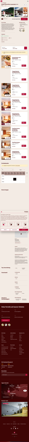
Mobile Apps (20, 351)
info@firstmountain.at (17, 241)
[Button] (26, 375)
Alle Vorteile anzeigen (22, 28)
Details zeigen (25, 227)
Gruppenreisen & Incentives (13, 339)
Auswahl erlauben (14, 229)
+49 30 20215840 (17, 240)
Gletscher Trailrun (3, 351)
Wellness (2, 339)
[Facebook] (13, 428)
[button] (21, 234)
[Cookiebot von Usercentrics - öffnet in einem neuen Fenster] (25, 211)
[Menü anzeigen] (28, 1)
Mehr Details (13, 94)
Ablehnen (5, 229)
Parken (20, 339)
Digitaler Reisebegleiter (13, 348)
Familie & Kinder (3, 340)
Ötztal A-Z (20, 340)
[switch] (11, 224)
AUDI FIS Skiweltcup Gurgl (4, 348)
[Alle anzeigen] (6, 67)
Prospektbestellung (21, 352)
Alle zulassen (23, 229)
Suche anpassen (17, 165)
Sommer (2, 336)
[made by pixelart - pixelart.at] (14, 436)
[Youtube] (15, 428)
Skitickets (11, 336)
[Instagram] (11, 428)
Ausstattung (2, 41)
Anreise (20, 336)
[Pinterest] (17, 428)
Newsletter (20, 348)
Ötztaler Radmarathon (4, 352)
